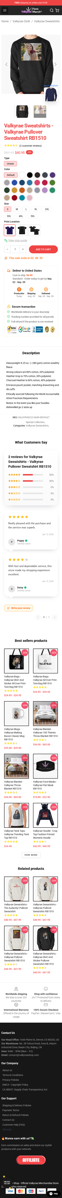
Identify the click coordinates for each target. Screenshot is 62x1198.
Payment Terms (10, 1110)
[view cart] (57, 10)
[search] (52, 10)
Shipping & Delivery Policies (16, 1105)
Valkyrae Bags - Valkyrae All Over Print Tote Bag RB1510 (45, 680)
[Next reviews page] (55, 617)
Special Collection (35, 422)
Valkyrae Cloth (21, 21)
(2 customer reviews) (30, 145)
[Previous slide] (6, 64)
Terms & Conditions (12, 1075)
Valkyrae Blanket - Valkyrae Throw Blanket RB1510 (13, 785)
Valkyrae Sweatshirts (47, 21)
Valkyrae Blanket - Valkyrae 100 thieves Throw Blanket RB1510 (45, 732)
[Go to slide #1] (22, 111)
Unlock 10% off (7, 1183)
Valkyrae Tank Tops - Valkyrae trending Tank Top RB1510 (16, 834)
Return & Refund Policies (15, 1115)
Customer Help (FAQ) (13, 1124)
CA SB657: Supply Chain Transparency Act (24, 1089)
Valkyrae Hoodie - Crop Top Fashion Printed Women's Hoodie (45, 834)
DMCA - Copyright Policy (15, 1084)
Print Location (12, 221)
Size (6, 203)
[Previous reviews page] (38, 617)
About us (7, 1070)
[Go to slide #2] (40, 111)
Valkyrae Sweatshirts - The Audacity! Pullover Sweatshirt (16, 908)
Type (6, 158)
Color (7, 169)
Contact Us (8, 1120)
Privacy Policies (10, 1079)
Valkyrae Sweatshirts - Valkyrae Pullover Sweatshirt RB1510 (45, 908)
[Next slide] (55, 64)
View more (31, 855)
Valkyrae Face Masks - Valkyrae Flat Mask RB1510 (45, 785)
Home (5, 21)
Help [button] (56, 1193)
